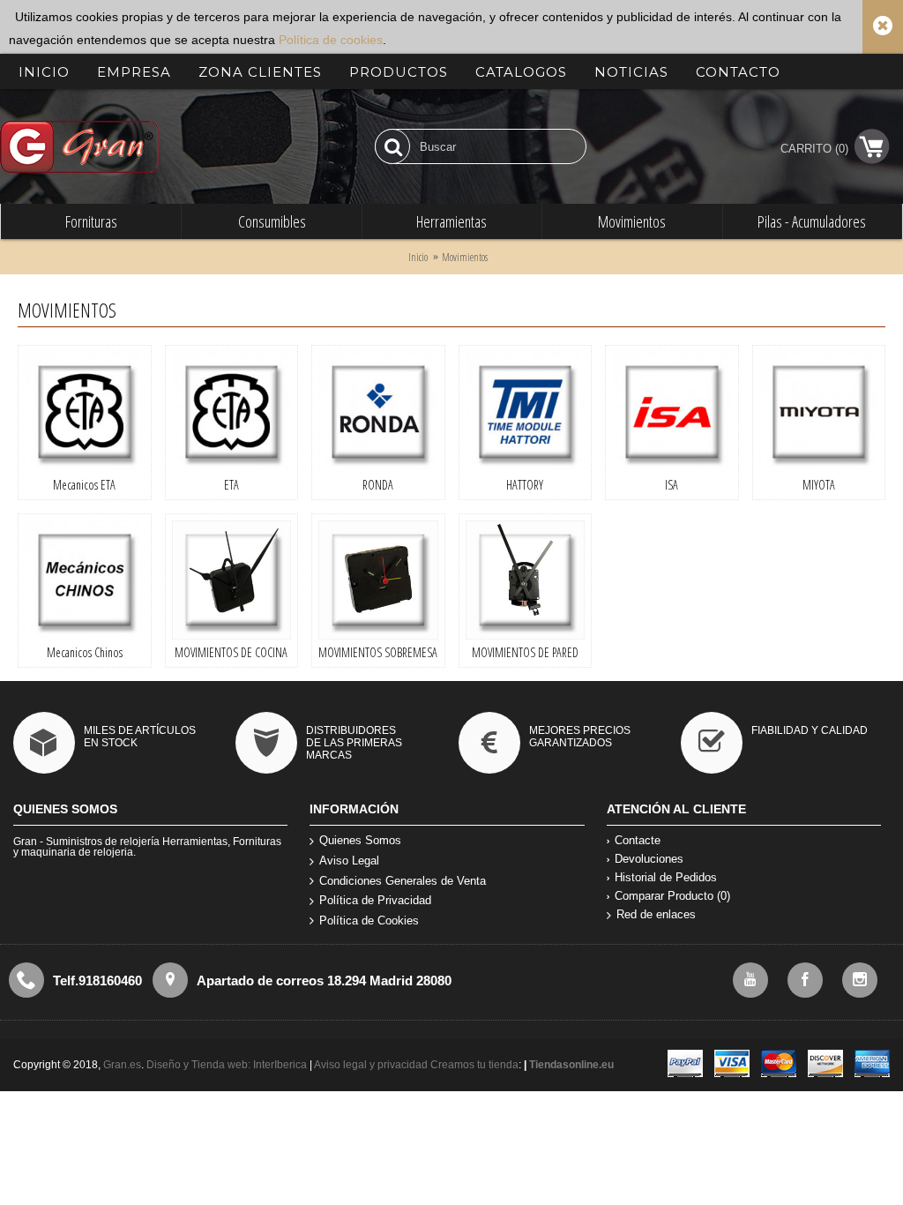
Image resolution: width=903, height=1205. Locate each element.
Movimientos (465, 257)
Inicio (418, 257)
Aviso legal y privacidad (372, 1065)
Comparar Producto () (672, 895)
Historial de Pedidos (666, 877)
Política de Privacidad (375, 900)
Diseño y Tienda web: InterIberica (226, 1065)
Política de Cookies (369, 920)
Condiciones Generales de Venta (402, 880)
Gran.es (122, 1065)
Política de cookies (331, 40)
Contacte (637, 840)
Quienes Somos (360, 840)
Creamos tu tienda (474, 1065)
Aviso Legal (349, 860)
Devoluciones (649, 858)
